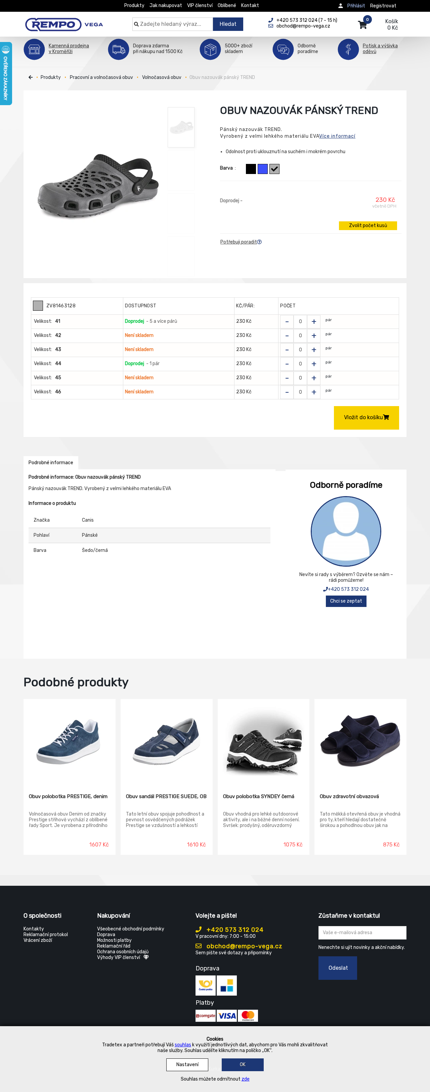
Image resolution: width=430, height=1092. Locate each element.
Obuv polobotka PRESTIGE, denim (68, 796)
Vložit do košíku (363, 417)
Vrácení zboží (38, 940)
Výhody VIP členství (118, 957)
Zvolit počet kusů (368, 225)
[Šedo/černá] (274, 169)
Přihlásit (356, 6)
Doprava (106, 934)
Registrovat (383, 6)
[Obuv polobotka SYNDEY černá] (263, 741)
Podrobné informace (51, 463)
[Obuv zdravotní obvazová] (360, 741)
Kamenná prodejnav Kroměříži (69, 48)
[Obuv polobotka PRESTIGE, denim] (69, 741)
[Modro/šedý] (263, 169)
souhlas (183, 1045)
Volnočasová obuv (161, 77)
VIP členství (200, 5)
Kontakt (250, 5)
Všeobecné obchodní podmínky (130, 929)
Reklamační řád (113, 946)
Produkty (134, 5)
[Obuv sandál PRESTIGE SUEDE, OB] (166, 741)
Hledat (228, 24)
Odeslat (338, 968)
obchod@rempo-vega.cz (244, 946)
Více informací (337, 136)
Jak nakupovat (165, 5)
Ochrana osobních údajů (122, 952)
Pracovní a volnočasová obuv (101, 77)
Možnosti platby (114, 940)
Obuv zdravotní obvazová (349, 796)
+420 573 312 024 (348, 589)
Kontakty (34, 929)
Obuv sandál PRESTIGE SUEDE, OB (166, 796)
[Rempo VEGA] (64, 20)
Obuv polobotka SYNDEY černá (258, 796)
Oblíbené (227, 5)
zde (246, 1079)
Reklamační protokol (46, 934)
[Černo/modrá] (251, 169)
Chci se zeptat (346, 601)
